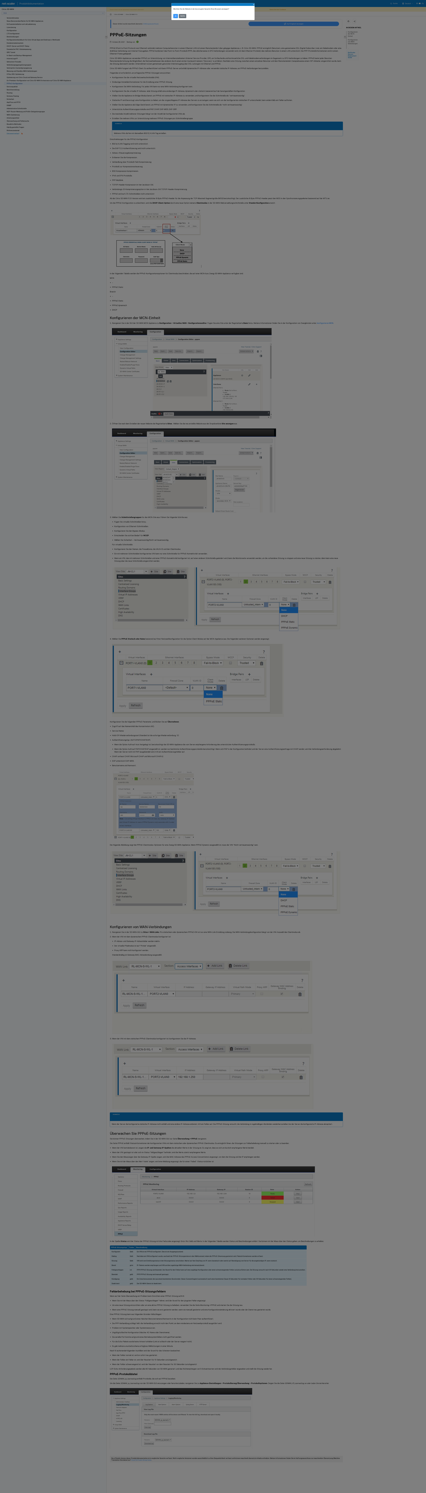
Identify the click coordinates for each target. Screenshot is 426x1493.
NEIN (182, 16)
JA (176, 16)
